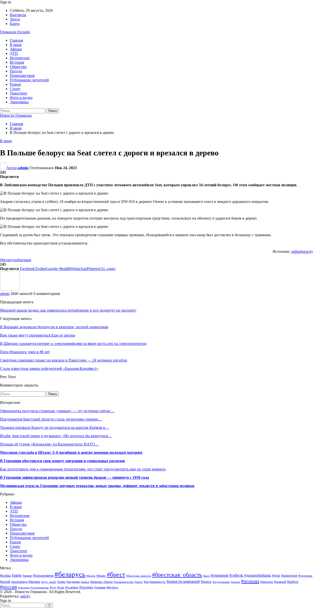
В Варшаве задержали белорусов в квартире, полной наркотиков (54, 327)
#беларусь (8, 260)
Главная (16, 40)
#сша (60, 587)
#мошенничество (124, 581)
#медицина (73, 582)
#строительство (40, 587)
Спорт (15, 89)
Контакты (18, 15)
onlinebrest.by (302, 251)
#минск (85, 581)
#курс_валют (48, 581)
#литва (61, 582)
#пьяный (280, 582)
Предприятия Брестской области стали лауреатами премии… (51, 419)
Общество (18, 67)
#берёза (90, 575)
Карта (15, 24)
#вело (206, 575)
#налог (139, 581)
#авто (17, 575)
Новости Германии (16, 115)
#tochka (5, 575)
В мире (16, 45)
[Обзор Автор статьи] (10, 289)
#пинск (206, 582)
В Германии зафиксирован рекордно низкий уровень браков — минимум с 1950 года (74, 477)
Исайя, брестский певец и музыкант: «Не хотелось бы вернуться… (56, 436)
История (17, 62)
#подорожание (221, 581)
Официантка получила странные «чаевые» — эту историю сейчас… (57, 411)
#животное (289, 575)
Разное (15, 84)
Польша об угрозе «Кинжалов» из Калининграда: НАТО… (49, 444)
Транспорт (18, 93)
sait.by (25, 596)
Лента (15, 19)
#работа (292, 582)
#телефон (71, 587)
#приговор (266, 582)
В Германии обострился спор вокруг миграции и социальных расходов (62, 461)
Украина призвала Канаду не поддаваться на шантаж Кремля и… (54, 427)
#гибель (236, 575)
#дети (276, 575)
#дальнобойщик (257, 575)
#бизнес (101, 575)
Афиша (16, 49)
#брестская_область (177, 575)
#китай (5, 582)
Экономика (19, 102)
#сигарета (24, 587)
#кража (34, 582)
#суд (53, 587)
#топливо (86, 587)
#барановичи (43, 575)
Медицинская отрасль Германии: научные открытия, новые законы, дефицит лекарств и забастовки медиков (97, 486)
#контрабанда (19, 582)
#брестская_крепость (138, 575)
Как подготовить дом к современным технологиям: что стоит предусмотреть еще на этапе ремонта (83, 469)
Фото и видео (21, 97)
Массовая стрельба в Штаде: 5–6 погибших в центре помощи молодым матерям (71, 452)
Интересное (20, 58)
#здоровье (305, 575)
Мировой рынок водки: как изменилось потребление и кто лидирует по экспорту (68, 310)
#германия (219, 575)
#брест (116, 574)
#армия (27, 575)
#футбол (112, 587)
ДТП (14, 53)
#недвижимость (155, 582)
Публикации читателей (29, 80)
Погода (16, 71)
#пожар (235, 581)
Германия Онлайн (15, 32)
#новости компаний (183, 581)
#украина (99, 587)
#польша (24, 260)
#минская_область (101, 582)
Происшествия (22, 75)
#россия (8, 586)
